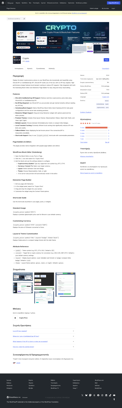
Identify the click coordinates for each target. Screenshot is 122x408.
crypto (106, 104)
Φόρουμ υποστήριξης (86, 156)
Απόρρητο (9, 388)
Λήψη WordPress (114, 3)
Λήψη (106, 60)
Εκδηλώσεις (76, 383)
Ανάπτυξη (52, 68)
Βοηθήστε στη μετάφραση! (79, 13)
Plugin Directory (11, 8)
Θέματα (31, 383)
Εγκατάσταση (40, 68)
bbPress (97, 385)
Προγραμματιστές (56, 385)
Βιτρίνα (31, 380)
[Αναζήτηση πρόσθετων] (24, 18)
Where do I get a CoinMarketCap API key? (26, 336)
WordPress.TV (55, 388)
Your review (83, 142)
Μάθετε (53, 380)
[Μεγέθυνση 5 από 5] (73, 274)
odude (27, 61)
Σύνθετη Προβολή (85, 112)
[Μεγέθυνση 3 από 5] (52, 274)
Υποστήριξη (105, 68)
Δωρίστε (75, 385)
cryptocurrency (101, 107)
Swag (75, 388)
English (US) (105, 97)
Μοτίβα (31, 388)
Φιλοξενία (9, 385)
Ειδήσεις (9, 383)
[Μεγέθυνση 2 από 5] (30, 284)
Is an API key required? (20, 331)
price (107, 107)
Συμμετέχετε (76, 380)
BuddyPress (98, 388)
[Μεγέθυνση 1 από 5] (30, 274)
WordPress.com (99, 380)
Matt (96, 383)
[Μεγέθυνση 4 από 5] (52, 289)
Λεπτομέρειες (19, 68)
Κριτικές (29, 68)
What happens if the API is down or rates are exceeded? (30, 341)
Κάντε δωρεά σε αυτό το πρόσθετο (91, 173)
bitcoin (106, 100)
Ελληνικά (24, 397)
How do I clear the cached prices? (23, 347)
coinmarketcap (100, 104)
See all (107, 142)
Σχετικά (9, 380)
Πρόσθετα (31, 385)
